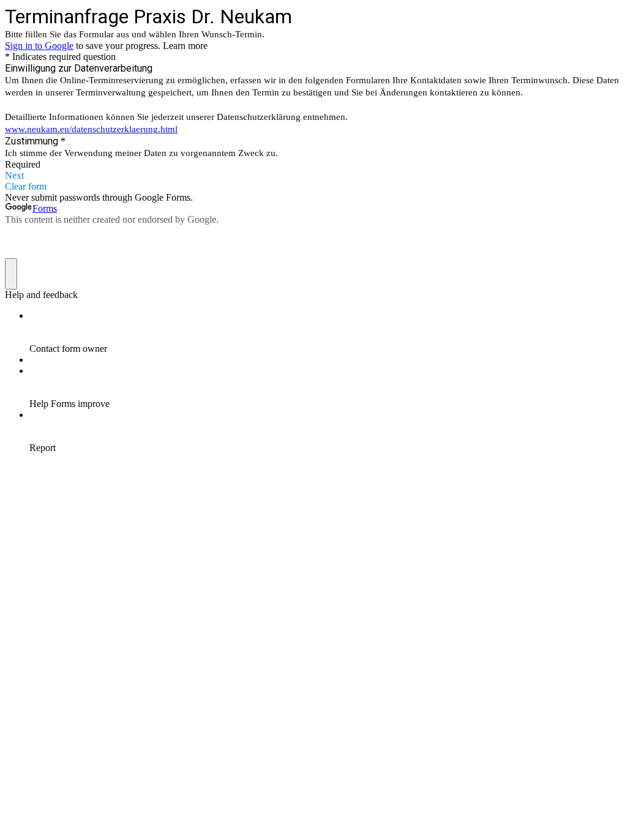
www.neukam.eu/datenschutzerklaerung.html (91, 129)
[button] (313, 175)
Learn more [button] (185, 45)
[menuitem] (325, 332)
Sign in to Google (39, 45)
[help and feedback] (11, 273)
